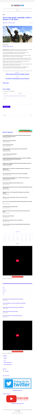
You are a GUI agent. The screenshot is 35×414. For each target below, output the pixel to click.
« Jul (17, 243)
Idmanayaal (4, 290)
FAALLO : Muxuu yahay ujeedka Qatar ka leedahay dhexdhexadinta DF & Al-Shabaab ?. (17, 202)
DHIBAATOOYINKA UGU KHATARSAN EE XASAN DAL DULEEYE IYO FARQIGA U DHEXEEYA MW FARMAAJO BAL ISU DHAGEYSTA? (17, 159)
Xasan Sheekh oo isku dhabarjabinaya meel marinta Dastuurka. (17, 78)
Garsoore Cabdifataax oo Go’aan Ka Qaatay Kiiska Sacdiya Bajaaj (14, 303)
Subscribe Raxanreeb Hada (18, 276)
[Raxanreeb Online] (17, 5)
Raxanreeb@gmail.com (8, 364)
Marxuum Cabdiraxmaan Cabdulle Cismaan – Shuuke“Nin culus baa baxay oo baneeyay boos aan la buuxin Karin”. (16, 178)
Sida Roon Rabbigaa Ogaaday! (8, 144)
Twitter (8, 46)
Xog (3, 294)
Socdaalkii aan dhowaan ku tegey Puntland (10, 206)
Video (4, 292)
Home (4, 287)
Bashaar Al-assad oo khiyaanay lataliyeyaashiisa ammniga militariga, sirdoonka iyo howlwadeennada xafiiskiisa (17, 164)
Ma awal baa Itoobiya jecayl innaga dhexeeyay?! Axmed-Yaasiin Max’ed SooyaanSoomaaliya (15, 149)
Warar (4, 14)
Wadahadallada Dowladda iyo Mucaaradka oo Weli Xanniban (13, 307)
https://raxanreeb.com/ (8, 362)
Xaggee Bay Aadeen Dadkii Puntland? (9, 140)
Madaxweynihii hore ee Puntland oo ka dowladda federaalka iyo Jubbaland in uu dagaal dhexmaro (16, 169)
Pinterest (11, 46)
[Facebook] (15, 411)
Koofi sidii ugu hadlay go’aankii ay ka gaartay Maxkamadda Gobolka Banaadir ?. (16, 224)
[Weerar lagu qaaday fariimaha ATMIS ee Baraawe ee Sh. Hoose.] (17, 34)
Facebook (4, 46)
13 (17, 237)
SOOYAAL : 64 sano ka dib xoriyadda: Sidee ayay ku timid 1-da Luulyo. (15, 197)
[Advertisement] (16, 124)
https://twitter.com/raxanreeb (17, 390)
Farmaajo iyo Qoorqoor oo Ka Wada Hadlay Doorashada (12, 315)
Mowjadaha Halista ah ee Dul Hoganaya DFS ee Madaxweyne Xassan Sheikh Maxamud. (16, 193)
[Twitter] (19, 411)
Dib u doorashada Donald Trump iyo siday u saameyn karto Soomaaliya (15, 173)
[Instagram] (18, 411)
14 (21, 237)
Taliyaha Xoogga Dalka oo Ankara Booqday (10, 311)
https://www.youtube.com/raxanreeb (17, 403)
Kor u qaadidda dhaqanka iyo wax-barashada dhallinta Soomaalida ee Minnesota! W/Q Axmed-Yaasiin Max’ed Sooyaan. (17, 136)
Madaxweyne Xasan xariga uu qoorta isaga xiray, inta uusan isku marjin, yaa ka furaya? (16, 211)
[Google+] (16, 411)
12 (13, 237)
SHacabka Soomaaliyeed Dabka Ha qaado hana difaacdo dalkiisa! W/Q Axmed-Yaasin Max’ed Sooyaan (17, 187)
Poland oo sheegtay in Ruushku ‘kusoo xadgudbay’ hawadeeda (17, 74)
